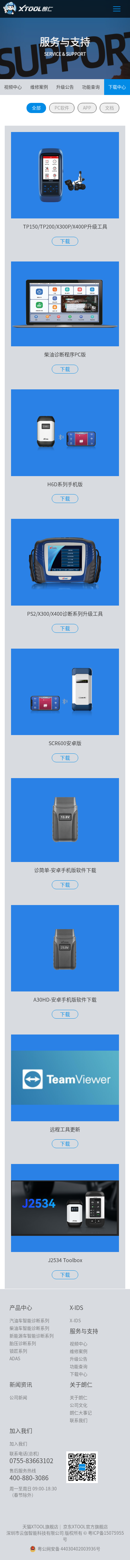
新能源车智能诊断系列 (31, 1336)
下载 (65, 241)
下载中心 (117, 87)
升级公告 (65, 87)
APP (87, 108)
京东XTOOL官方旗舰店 (85, 1527)
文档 (109, 108)
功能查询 (91, 87)
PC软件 (62, 108)
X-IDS (75, 1320)
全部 (36, 108)
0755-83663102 (31, 1460)
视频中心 (13, 87)
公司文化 (78, 1405)
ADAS (14, 1358)
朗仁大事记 (81, 1413)
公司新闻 (18, 1397)
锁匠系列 (18, 1351)
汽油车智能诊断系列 (29, 1320)
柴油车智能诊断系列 (29, 1328)
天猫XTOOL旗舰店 (40, 1527)
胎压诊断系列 (22, 1343)
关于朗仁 (78, 1397)
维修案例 (39, 87)
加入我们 (18, 1444)
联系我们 (78, 1420)
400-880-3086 (29, 1478)
